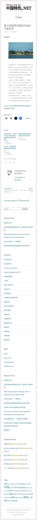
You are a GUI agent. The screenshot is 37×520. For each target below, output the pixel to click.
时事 (25, 494)
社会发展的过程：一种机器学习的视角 (16, 419)
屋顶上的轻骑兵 (9, 306)
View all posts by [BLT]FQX (20, 179)
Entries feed (7, 358)
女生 (13, 491)
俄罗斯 (11, 487)
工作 (27, 491)
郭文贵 (9, 500)
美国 (14, 162)
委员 (16, 491)
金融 (13, 500)
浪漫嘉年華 (7, 318)
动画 (31, 487)
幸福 (5, 494)
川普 (10, 162)
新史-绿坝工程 (8, 455)
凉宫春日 (28, 487)
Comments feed (9, 362)
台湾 (7, 490)
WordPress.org (8, 366)
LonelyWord (7, 264)
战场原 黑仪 (7, 444)
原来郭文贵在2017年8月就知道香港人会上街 (10, 190)
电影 (16, 497)
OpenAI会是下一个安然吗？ (12, 241)
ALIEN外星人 (8, 259)
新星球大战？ (8, 223)
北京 (5, 490)
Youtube (29, 484)
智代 (28, 494)
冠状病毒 (22, 487)
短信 (19, 497)
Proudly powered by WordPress (18, 510)
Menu (19, 17)
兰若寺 (6, 281)
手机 (18, 494)
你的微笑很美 (8, 276)
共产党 (16, 488)
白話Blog (6, 331)
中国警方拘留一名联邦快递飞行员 (26, 190)
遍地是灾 (7, 430)
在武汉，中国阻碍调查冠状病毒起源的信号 (10, 148)
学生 (19, 491)
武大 (5, 497)
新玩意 (22, 494)
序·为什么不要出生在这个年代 (13, 448)
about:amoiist (8, 460)
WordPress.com (18, 515)
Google (21, 484)
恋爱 (8, 494)
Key (25, 484)
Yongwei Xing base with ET (12, 272)
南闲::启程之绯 (8, 285)
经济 (22, 497)
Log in (6, 353)
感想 (11, 494)
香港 (16, 500)
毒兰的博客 (7, 310)
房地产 (15, 494)
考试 (29, 497)
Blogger (9, 484)
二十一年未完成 (9, 468)
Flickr (13, 484)
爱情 (13, 497)
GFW (16, 484)
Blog (5, 484)
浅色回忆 (7, 314)
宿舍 (24, 491)
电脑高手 (7, 327)
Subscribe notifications (11, 200)
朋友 (31, 494)
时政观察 (13, 159)
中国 (6, 162)
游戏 (10, 497)
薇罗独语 (7, 340)
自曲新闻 (7, 335)
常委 (31, 490)
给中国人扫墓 (8, 464)
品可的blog (7, 293)
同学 (10, 491)
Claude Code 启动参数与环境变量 (14, 407)
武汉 (7, 497)
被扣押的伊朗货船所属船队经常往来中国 (17, 245)
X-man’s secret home (10, 268)
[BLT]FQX (14, 32)
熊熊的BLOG (8, 323)
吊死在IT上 (7, 289)
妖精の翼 (7, 302)
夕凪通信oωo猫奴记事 (11, 297)
